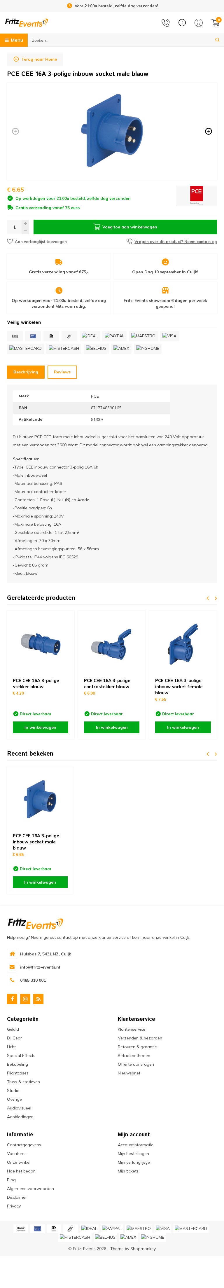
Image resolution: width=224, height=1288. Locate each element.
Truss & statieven (23, 1081)
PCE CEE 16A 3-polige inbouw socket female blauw (179, 686)
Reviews (62, 372)
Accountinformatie (135, 1144)
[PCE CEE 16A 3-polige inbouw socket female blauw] (183, 644)
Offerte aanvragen (136, 1064)
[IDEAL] (90, 336)
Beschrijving (25, 372)
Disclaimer (17, 1197)
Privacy (14, 1206)
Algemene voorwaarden (30, 1188)
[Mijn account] (199, 23)
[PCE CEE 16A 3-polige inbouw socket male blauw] (40, 799)
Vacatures (17, 1153)
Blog (11, 1179)
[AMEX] (121, 349)
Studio (13, 1090)
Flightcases (18, 1073)
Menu (17, 40)
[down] (25, 230)
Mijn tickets (128, 1171)
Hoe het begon (21, 1171)
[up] (25, 223)
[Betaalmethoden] (15, 336)
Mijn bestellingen (133, 1153)
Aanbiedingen (20, 1116)
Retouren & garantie (137, 1046)
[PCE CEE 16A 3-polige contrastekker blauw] (111, 644)
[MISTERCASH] (63, 349)
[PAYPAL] (114, 336)
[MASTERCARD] (25, 349)
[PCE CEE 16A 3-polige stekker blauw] (40, 644)
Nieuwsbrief (129, 1073)
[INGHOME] (148, 349)
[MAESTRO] (143, 336)
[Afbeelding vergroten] (112, 131)
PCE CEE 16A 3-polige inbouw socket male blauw (36, 842)
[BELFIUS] (96, 349)
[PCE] (196, 198)
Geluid (13, 1029)
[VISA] (169, 336)
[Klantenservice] (182, 22)
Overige (14, 1099)
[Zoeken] (217, 40)
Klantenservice (131, 1029)
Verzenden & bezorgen (140, 1038)
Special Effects (21, 1055)
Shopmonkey (143, 1248)
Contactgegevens (24, 1144)
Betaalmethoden (134, 1055)
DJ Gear (14, 1038)
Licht (11, 1046)
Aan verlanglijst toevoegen (41, 241)
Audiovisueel (19, 1108)
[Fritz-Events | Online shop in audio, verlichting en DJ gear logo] (26, 22)
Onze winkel (18, 1162)
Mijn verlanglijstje (134, 1162)
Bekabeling (17, 1064)
